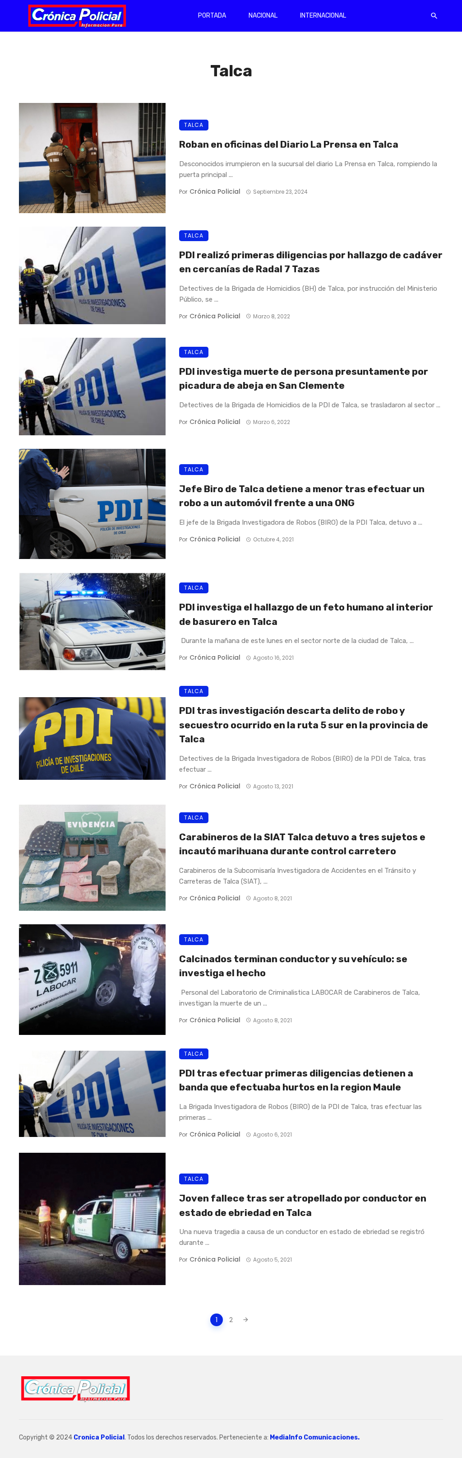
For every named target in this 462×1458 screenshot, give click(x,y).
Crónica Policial (214, 191)
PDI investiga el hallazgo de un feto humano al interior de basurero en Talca (306, 614)
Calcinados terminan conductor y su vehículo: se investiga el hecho (293, 966)
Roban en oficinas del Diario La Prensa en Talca (288, 144)
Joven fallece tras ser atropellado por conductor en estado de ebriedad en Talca (302, 1205)
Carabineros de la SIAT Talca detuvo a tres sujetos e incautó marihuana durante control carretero (302, 844)
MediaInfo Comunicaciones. (315, 1437)
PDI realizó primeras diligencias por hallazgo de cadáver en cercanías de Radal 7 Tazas (311, 262)
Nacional (263, 15)
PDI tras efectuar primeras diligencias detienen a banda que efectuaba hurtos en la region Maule (296, 1080)
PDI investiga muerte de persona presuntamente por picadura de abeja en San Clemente (303, 378)
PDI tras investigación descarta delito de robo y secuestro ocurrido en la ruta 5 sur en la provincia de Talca (303, 725)
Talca (193, 125)
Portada (212, 15)
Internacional (323, 15)
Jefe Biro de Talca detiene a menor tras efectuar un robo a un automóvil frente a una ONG (302, 496)
